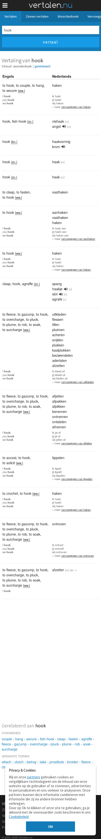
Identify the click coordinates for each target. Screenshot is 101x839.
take (43, 761)
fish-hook (47, 738)
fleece (6, 744)
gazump (20, 744)
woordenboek (22, 66)
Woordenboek (68, 16)
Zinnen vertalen (37, 16)
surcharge (9, 749)
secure (31, 738)
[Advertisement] (50, 664)
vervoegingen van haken (76, 107)
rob (77, 744)
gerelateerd (42, 66)
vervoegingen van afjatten (76, 443)
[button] (5, 5)
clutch (19, 761)
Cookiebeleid (19, 816)
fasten (73, 738)
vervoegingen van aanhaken (78, 239)
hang (19, 738)
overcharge (39, 744)
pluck (55, 744)
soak (86, 744)
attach (6, 761)
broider (72, 761)
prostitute (57, 761)
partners (33, 777)
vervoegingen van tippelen (76, 479)
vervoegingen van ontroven (77, 556)
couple (7, 738)
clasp (61, 738)
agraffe (86, 738)
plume (67, 744)
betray (32, 761)
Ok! (50, 826)
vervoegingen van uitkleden (77, 382)
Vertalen (10, 16)
